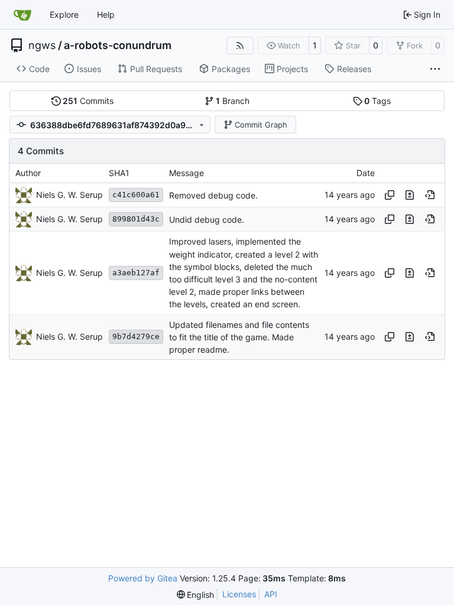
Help (106, 14)
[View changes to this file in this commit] (410, 195)
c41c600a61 (136, 194)
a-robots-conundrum (117, 45)
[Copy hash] (389, 195)
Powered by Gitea (142, 578)
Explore (64, 14)
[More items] (435, 69)
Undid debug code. (206, 219)
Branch (232, 101)
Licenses (239, 594)
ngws (42, 45)
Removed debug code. (213, 195)
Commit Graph (261, 124)
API (270, 594)
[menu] (196, 595)
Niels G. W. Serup (69, 195)
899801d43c (136, 218)
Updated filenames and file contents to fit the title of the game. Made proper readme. (239, 337)
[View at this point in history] (430, 195)
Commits (88, 101)
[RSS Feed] (240, 45)
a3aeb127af (136, 272)
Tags (377, 101)
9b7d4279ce (136, 336)
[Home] (22, 14)
